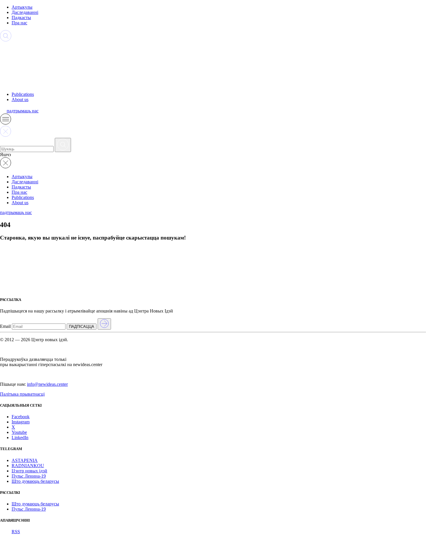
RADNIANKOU (28, 465)
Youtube (19, 432)
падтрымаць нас (23, 110)
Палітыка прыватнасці (22, 394)
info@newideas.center (47, 384)
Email (5, 326)
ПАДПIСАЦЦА (81, 326)
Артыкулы (22, 7)
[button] (5, 122)
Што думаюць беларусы (35, 481)
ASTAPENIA (25, 460)
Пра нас (19, 22)
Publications (23, 94)
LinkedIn (20, 437)
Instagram (21, 421)
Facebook (21, 416)
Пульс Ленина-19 (29, 476)
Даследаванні (25, 12)
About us (20, 99)
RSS (16, 531)
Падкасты (21, 17)
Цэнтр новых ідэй (29, 470)
